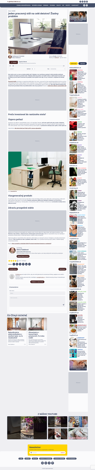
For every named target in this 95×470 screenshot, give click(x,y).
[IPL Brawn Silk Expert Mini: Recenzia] (78, 433)
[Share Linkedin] (26, 264)
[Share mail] (29, 264)
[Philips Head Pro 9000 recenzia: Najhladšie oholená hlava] (78, 421)
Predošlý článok (13, 269)
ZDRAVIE (79, 122)
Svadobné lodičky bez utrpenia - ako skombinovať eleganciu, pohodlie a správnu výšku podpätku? (82, 103)
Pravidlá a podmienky (45, 458)
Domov (9, 10)
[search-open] (87, 5)
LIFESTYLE (80, 70)
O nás (21, 458)
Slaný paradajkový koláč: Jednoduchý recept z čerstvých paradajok (82, 160)
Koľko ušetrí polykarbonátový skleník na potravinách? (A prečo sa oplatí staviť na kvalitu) (81, 256)
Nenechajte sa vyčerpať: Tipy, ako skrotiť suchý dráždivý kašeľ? (81, 194)
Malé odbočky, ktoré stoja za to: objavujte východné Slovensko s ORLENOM (81, 220)
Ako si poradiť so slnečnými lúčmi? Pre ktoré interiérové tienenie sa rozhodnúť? (31, 243)
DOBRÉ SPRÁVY (81, 215)
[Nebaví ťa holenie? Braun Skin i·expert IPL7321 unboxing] (57, 433)
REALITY (59, 5)
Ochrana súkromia (59, 458)
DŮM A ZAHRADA (81, 168)
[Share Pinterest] (23, 264)
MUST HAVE (80, 109)
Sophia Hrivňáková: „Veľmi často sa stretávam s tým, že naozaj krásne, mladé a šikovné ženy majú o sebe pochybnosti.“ (81, 88)
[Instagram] (85, 2)
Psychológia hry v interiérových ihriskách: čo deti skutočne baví (82, 244)
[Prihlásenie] (84, 5)
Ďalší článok (62, 269)
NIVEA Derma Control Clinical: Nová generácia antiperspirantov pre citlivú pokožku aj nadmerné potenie (81, 232)
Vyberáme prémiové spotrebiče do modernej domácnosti (80, 319)
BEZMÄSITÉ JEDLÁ (81, 325)
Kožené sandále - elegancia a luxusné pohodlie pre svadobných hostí (81, 113)
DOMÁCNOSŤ (75, 5)
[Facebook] (80, 2)
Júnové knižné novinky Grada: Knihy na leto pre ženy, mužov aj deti (81, 354)
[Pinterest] (87, 2)
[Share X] (20, 264)
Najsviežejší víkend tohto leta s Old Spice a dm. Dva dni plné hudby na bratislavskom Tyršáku (81, 75)
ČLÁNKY (79, 190)
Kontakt (27, 458)
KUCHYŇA (80, 315)
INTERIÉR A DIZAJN (37, 5)
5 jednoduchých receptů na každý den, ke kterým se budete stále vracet (82, 182)
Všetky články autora (23, 256)
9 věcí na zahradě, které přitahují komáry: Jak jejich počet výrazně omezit (82, 172)
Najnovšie (82, 63)
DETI (78, 241)
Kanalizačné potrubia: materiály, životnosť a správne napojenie (80, 296)
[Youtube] (82, 2)
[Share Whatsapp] (17, 264)
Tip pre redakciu (71, 458)
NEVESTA (79, 97)
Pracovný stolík (12, 81)
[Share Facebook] (14, 264)
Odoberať (63, 452)
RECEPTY (68, 5)
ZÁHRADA (45, 5)
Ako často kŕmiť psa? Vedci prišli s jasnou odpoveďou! (28, 128)
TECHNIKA (52, 5)
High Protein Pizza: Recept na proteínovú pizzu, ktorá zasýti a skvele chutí (82, 149)
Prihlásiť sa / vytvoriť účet (37, 281)
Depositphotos (14, 191)
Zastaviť (12, 68)
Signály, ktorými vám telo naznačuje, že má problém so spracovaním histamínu (81, 137)
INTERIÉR (13, 10)
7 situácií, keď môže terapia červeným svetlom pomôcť (81, 125)
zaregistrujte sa (41, 277)
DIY (63, 5)
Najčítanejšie (74, 63)
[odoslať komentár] (63, 305)
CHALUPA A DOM (81, 291)
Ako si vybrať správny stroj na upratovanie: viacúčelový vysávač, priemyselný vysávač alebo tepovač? (81, 282)
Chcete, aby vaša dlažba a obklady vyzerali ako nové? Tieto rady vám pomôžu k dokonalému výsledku (81, 269)
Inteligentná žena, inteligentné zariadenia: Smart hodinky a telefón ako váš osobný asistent (82, 206)
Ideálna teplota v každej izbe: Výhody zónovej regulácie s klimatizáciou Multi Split (81, 307)
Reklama (35, 458)
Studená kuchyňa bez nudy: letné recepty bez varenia (82, 328)
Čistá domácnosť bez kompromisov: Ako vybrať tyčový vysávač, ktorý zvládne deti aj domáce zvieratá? (82, 343)
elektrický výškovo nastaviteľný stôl (57, 85)
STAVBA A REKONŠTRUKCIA (23, 5)
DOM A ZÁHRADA (81, 251)
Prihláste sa (18, 274)
